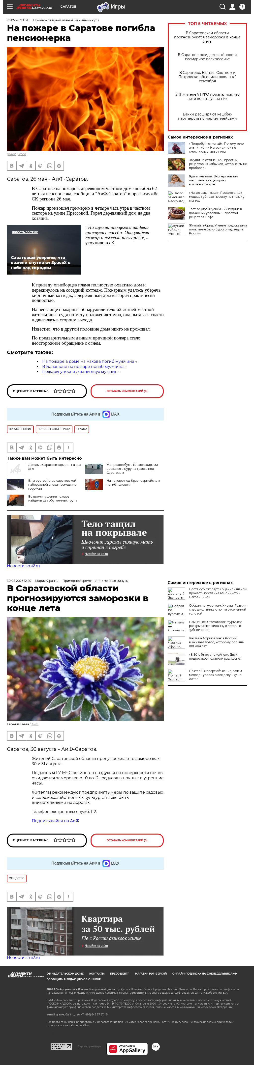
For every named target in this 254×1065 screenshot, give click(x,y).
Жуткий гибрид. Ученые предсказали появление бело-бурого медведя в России (218, 229)
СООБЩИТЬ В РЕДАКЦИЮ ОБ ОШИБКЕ (74, 979)
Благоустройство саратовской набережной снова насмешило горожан (52, 484)
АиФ (35, 724)
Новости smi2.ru (23, 565)
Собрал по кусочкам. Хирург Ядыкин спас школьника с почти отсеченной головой (218, 609)
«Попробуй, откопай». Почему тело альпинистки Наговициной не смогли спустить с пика (216, 147)
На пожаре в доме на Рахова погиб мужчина (88, 361)
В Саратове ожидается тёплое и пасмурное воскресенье (207, 57)
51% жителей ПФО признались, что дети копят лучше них (207, 96)
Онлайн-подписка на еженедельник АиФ (204, 973)
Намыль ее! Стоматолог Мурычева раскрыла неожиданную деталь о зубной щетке (215, 626)
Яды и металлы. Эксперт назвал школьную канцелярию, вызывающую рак (213, 180)
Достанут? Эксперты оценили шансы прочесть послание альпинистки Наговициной (218, 593)
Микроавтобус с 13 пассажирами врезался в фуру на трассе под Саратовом (132, 469)
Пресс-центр (119, 973)
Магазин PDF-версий (151, 973)
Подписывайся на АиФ (55, 820)
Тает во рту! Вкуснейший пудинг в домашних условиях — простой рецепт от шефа (215, 213)
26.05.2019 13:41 (18, 20)
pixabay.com (16, 154)
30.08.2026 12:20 (19, 581)
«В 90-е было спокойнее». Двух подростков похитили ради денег (215, 656)
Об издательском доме (65, 973)
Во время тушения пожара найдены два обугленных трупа (52, 498)
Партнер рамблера (89, 1046)
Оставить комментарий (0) (127, 391)
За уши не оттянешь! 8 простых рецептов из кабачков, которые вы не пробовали (218, 164)
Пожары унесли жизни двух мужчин (80, 371)
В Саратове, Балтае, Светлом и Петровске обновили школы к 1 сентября (207, 77)
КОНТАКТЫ (96, 973)
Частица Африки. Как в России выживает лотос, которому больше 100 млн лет (216, 642)
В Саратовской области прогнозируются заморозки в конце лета (207, 37)
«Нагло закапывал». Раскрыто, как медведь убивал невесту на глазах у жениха (217, 196)
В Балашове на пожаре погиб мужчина (83, 366)
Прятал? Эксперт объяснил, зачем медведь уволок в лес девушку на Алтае (215, 675)
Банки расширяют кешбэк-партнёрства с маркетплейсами (207, 116)
